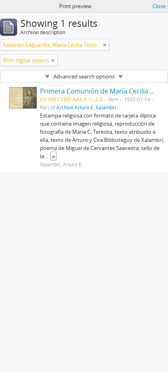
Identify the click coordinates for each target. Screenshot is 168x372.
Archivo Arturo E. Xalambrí (86, 107)
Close (159, 6)
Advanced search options (84, 76)
